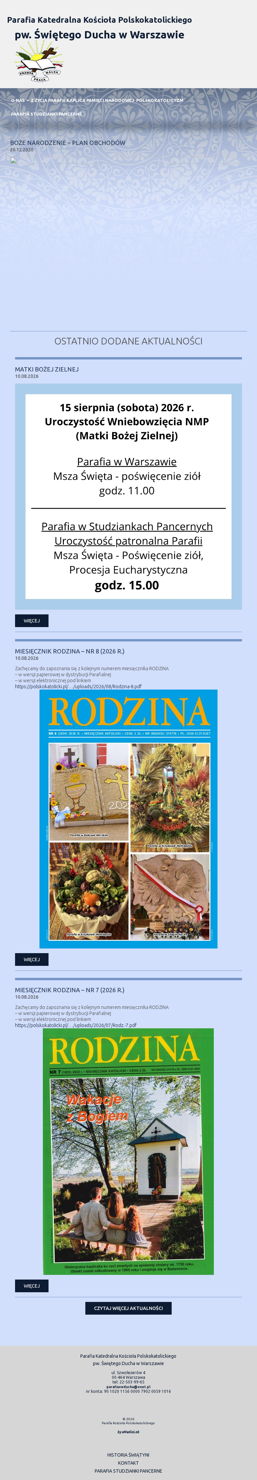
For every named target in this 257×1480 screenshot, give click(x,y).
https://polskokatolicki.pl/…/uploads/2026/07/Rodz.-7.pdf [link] (76, 1025)
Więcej (32, 620)
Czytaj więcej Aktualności (128, 1308)
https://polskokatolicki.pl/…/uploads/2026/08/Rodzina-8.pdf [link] (78, 686)
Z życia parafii (48, 100)
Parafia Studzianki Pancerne (46, 114)
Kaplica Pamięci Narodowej (100, 100)
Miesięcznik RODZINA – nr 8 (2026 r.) (69, 651)
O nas (18, 100)
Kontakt (128, 1463)
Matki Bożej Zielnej (47, 369)
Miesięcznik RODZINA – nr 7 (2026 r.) (69, 990)
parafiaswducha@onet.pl (128, 1387)
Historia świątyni (128, 1455)
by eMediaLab (128, 1432)
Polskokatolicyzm (159, 100)
